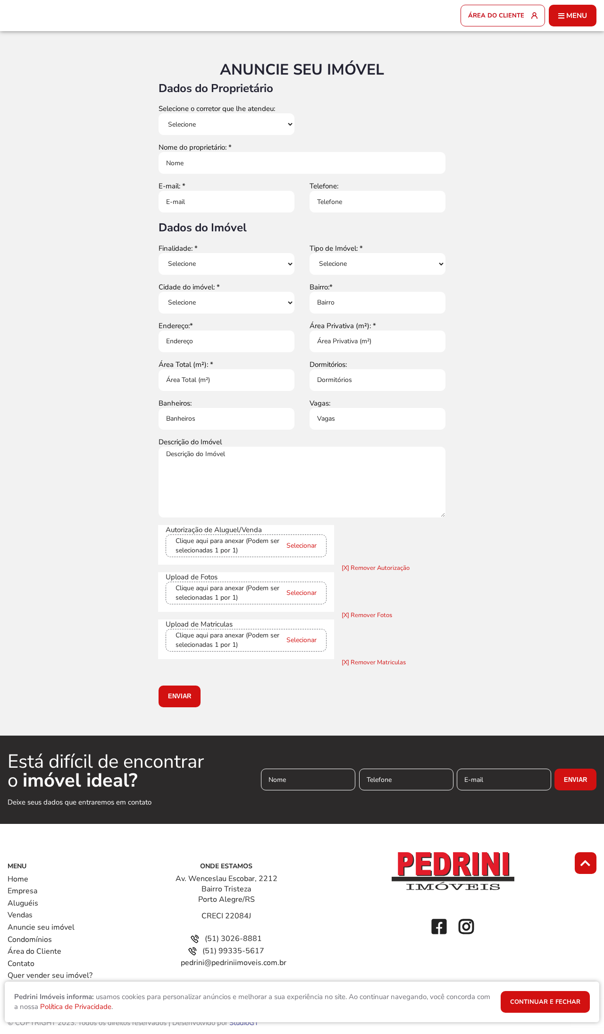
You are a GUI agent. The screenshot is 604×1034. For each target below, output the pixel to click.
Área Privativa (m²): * (343, 326)
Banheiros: (175, 403)
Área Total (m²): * (186, 364)
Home (18, 879)
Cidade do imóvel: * (189, 287)
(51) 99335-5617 (233, 951)
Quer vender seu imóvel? (50, 975)
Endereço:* (176, 326)
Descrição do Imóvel (190, 442)
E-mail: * (172, 186)
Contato (21, 963)
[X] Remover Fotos (367, 615)
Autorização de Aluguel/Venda (214, 529)
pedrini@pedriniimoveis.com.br (233, 963)
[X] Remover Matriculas (374, 662)
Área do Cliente (34, 951)
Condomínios (30, 939)
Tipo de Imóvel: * (336, 248)
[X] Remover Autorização (376, 568)
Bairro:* (321, 287)
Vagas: (320, 403)
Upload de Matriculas (199, 624)
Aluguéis (23, 903)
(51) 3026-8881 (233, 938)
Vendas (20, 915)
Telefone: (324, 186)
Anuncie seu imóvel (41, 927)
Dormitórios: (328, 364)
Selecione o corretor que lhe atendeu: (217, 108)
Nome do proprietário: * (195, 147)
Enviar (179, 696)
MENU (576, 15)
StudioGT (244, 1022)
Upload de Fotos (192, 577)
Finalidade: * (178, 248)
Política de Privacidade (75, 1006)
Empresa (22, 891)
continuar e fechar (545, 1002)
